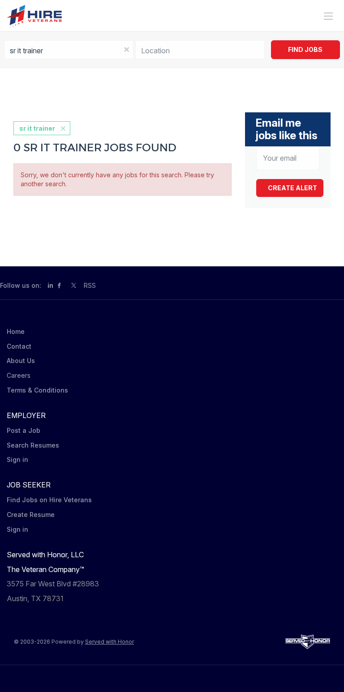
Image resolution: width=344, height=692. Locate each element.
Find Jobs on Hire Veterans (49, 500)
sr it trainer (37, 128)
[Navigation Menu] (328, 16)
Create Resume (31, 514)
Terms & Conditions (37, 390)
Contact (19, 346)
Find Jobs (305, 49)
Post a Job (23, 430)
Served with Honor (109, 641)
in (50, 285)
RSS (90, 285)
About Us (21, 360)
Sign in (17, 459)
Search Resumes (33, 445)
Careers (18, 375)
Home (16, 331)
